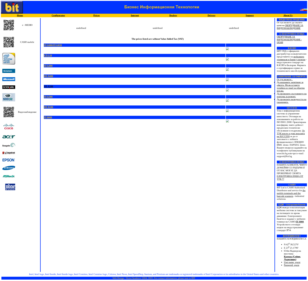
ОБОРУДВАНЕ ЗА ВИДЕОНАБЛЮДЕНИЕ (290, 27)
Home (20, 15)
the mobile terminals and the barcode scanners (291, 193)
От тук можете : (292, 88)
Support (250, 15)
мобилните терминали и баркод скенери (291, 58)
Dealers (173, 15)
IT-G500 (48, 96)
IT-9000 (48, 117)
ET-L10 (48, 55)
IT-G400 (48, 65)
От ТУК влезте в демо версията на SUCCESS (291, 133)
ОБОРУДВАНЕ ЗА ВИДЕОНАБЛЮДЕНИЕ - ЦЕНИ (289, 39)
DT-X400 (48, 76)
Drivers (211, 15)
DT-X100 (48, 107)
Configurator (58, 15)
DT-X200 (48, 86)
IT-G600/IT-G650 (53, 45)
